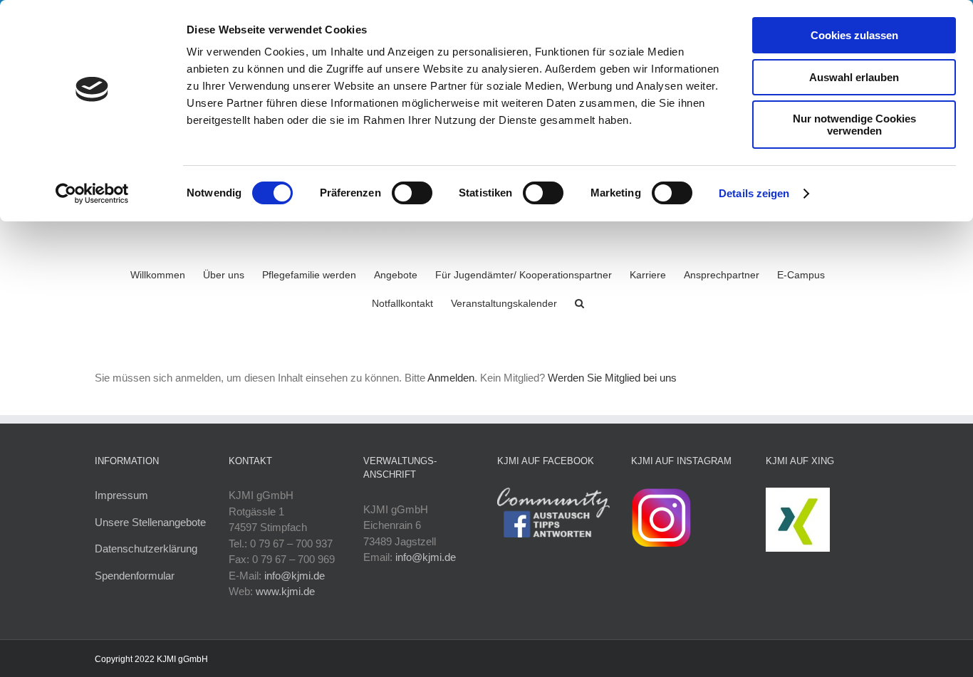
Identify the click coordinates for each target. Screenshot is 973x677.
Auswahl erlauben (854, 77)
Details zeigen (754, 193)
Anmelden (450, 378)
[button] (579, 302)
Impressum (121, 495)
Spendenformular (135, 576)
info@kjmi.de (294, 576)
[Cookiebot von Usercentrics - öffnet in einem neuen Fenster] (92, 193)
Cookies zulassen (854, 35)
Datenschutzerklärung (146, 548)
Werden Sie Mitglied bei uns (612, 378)
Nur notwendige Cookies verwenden (854, 124)
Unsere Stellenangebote (150, 522)
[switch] (412, 193)
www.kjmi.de (285, 591)
